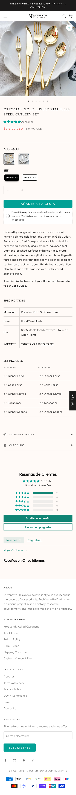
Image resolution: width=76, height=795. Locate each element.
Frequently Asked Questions (21, 626)
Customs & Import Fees (18, 658)
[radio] (9, 159)
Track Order (11, 633)
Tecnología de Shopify (53, 771)
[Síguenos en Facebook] (5, 760)
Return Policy (12, 639)
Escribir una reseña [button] (38, 518)
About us (9, 676)
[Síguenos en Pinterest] (23, 760)
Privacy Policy (12, 689)
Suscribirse (20, 747)
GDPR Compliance (15, 695)
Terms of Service (14, 683)
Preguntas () (35, 540)
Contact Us (11, 708)
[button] (12, 122)
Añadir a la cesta (38, 203)
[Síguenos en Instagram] (14, 760)
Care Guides (11, 645)
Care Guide (19, 285)
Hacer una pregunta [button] (38, 527)
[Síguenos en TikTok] (33, 760)
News (7, 702)
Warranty (47, 343)
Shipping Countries (15, 652)
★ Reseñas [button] (72, 401)
